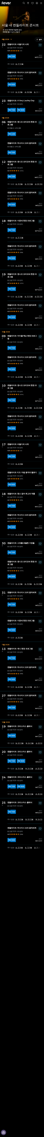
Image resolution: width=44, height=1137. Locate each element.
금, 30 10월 (39, 184)
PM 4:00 (11, 134)
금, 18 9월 (28, 92)
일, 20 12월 (19, 743)
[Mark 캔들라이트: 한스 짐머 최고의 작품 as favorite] (40, 494)
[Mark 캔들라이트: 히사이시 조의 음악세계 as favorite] (40, 73)
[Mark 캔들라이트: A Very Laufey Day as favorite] (40, 101)
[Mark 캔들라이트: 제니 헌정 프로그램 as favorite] (40, 649)
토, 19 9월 (37, 92)
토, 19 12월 (19, 769)
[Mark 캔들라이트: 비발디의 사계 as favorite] (40, 45)
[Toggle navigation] (41, 3)
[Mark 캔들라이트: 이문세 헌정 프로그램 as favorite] (40, 221)
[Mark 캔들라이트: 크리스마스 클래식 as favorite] (40, 727)
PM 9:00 (11, 84)
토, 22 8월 (19, 212)
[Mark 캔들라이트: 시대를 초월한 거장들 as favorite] (40, 544)
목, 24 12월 (30, 743)
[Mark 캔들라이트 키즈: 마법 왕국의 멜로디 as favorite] (40, 473)
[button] (39, 39)
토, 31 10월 (19, 238)
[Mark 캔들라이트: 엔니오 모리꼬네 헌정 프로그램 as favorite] (40, 123)
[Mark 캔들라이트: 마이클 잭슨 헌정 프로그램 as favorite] (40, 337)
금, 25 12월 (39, 743)
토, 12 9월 (18, 92)
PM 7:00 (11, 56)
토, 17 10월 (19, 64)
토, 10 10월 (29, 184)
